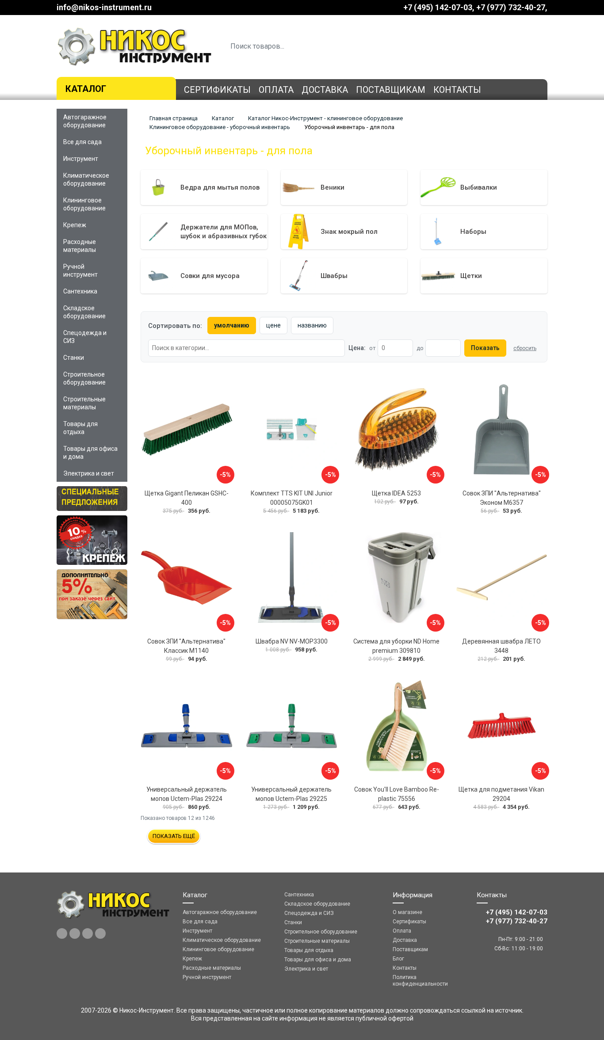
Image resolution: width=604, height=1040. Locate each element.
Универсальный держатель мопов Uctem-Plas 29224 (186, 794)
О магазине (407, 912)
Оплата (276, 89)
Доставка (325, 89)
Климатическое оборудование (86, 179)
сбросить (524, 348)
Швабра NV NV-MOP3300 (292, 641)
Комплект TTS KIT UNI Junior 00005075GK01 (292, 498)
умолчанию (231, 325)
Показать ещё (174, 836)
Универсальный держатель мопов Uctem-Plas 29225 (291, 794)
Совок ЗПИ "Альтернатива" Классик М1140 (186, 646)
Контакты (457, 89)
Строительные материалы (84, 403)
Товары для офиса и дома (90, 452)
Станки (73, 357)
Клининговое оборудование (84, 204)
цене (273, 325)
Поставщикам (390, 89)
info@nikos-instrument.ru (104, 7)
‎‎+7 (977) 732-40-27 (510, 7)
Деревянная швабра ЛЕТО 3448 (501, 646)
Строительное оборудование (84, 378)
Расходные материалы (79, 245)
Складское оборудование (84, 312)
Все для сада (82, 141)
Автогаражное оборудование (85, 121)
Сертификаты (217, 89)
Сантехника (80, 291)
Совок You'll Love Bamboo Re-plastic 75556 (396, 794)
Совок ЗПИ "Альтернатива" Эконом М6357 (502, 498)
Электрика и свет (88, 473)
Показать (485, 347)
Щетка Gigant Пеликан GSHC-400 (187, 498)
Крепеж (74, 225)
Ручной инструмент (80, 270)
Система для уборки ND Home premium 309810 (396, 646)
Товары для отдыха (80, 427)
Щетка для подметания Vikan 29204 (501, 794)
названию (312, 325)
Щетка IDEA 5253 (396, 493)
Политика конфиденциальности (420, 980)
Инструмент (80, 158)
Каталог (85, 89)
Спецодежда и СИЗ (85, 336)
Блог (398, 959)
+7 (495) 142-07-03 (437, 7)
